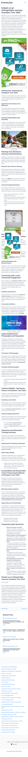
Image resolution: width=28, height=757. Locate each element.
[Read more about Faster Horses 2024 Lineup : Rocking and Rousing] (9, 636)
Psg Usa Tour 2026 (5, 686)
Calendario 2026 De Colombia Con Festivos (11, 688)
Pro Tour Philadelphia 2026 (7, 695)
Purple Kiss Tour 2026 (6, 673)
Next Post (24, 608)
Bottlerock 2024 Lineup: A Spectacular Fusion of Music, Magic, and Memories (14, 630)
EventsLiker (7, 2)
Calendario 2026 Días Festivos (8, 680)
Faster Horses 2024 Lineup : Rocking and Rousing (13, 639)
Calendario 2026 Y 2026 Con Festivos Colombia (12, 716)
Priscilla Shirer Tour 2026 (6, 710)
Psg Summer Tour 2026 (6, 691)
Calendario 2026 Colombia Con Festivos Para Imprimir (13, 712)
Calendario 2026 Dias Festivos (8, 684)
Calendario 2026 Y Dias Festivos (8, 675)
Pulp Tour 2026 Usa (5, 677)
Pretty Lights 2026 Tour (6, 718)
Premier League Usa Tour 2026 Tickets (9, 723)
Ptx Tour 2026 (4, 682)
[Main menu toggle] (25, 2)
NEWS (4, 624)
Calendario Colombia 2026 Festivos (9, 666)
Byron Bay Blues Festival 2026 (8, 729)
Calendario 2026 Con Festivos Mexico (9, 693)
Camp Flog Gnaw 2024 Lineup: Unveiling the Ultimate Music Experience (11, 650)
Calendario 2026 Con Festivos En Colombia (11, 697)
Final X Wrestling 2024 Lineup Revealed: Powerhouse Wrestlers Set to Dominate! (13, 622)
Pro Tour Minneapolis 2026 (7, 699)
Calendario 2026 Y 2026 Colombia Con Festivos (12, 721)
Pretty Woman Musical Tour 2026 (8, 714)
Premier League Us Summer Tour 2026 (9, 727)
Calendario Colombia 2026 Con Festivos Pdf (11, 671)
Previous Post (4, 608)
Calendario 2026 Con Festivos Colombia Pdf (11, 702)
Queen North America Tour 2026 (8, 669)
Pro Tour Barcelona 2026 (6, 704)
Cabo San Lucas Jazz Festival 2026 (9, 725)
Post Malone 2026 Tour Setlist (8, 732)
